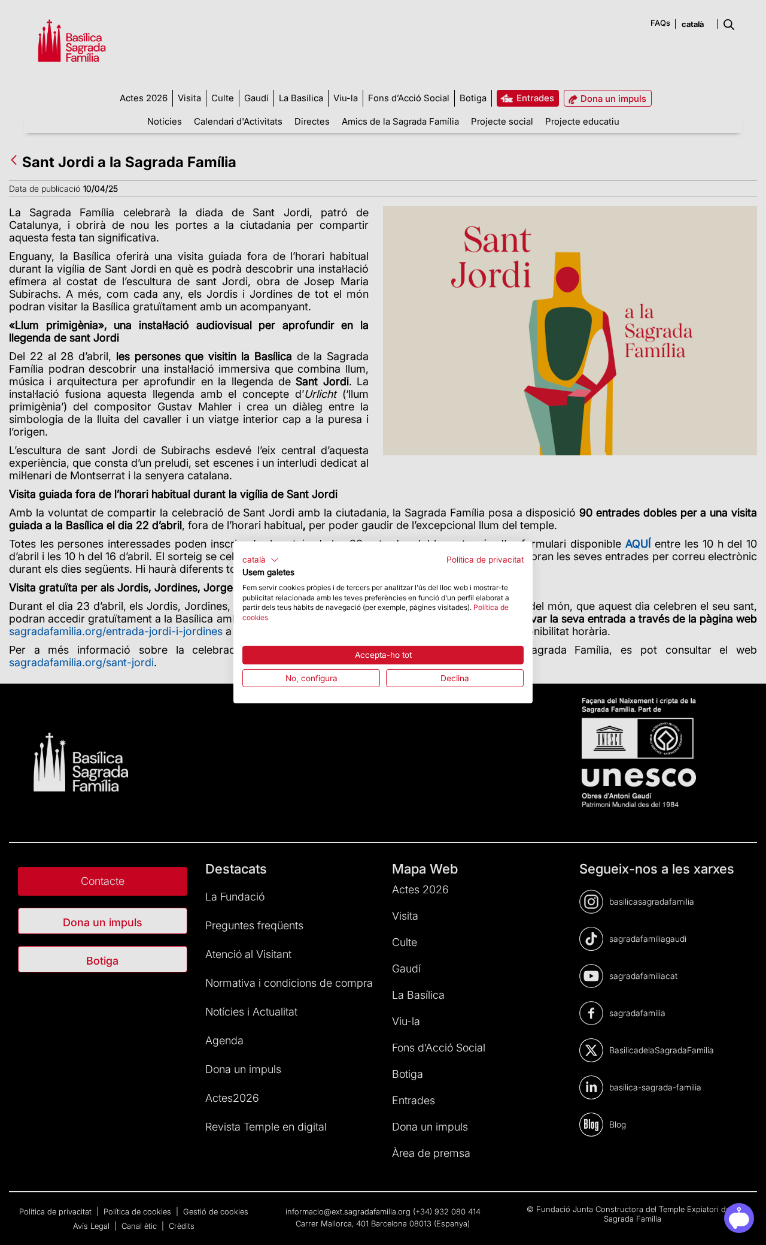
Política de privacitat (485, 559)
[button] (260, 560)
